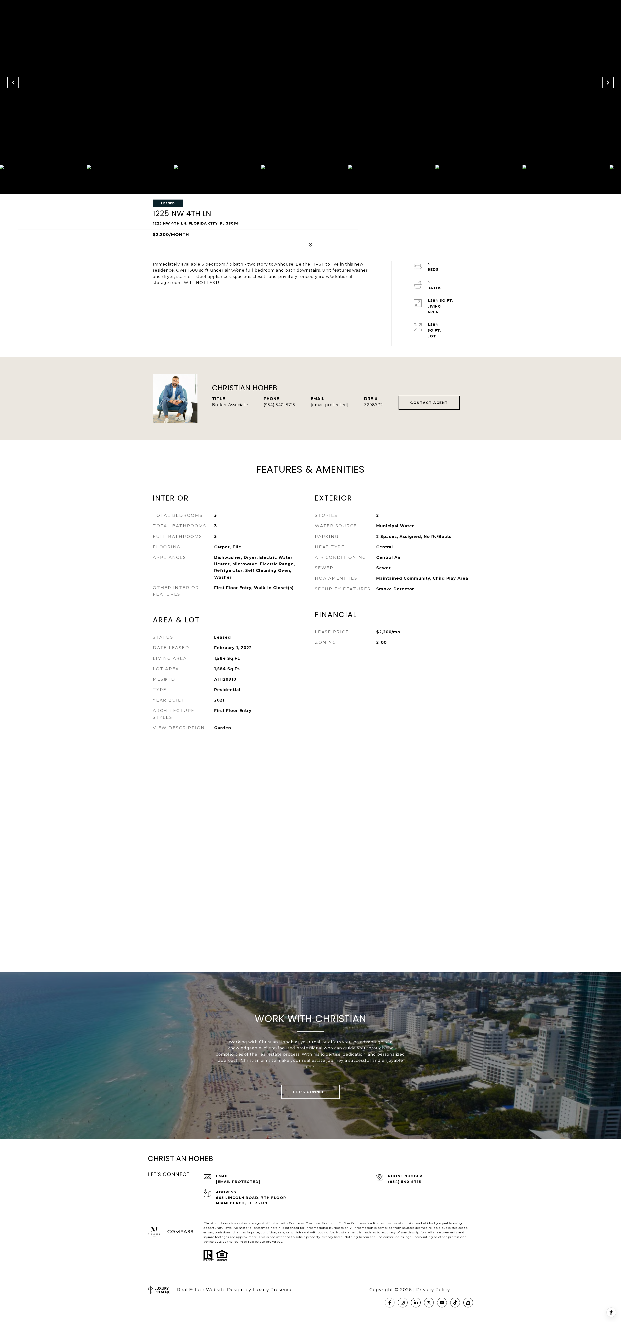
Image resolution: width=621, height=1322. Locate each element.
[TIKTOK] (455, 1302)
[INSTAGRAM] (403, 1302)
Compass (313, 1223)
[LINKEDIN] (416, 1302)
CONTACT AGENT (429, 403)
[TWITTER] (429, 1302)
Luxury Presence (273, 1289)
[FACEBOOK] (389, 1302)
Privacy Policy (433, 1289)
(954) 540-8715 (279, 404)
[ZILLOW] (468, 1302)
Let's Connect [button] (310, 1092)
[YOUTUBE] (442, 1302)
